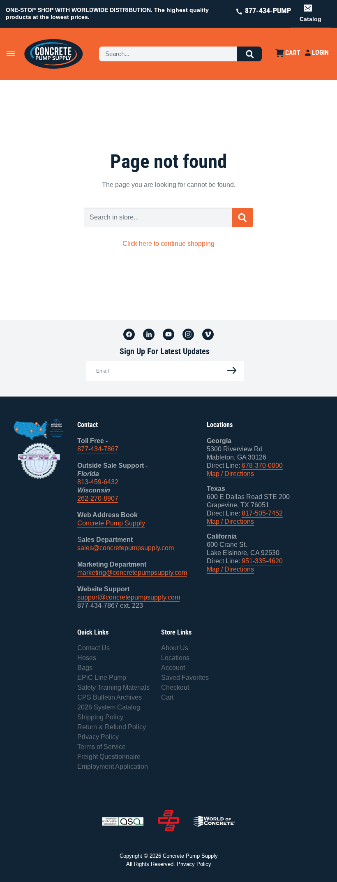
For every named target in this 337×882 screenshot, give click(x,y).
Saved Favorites (185, 677)
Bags (84, 667)
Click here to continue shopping (168, 243)
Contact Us (93, 647)
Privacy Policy (98, 736)
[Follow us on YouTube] (168, 334)
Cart (167, 697)
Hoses (86, 657)
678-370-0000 (262, 465)
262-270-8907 (97, 498)
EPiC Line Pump (101, 677)
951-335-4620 (262, 561)
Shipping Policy (100, 717)
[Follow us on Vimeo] (208, 334)
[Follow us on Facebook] (129, 334)
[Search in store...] (242, 217)
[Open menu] (11, 53)
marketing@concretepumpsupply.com (132, 572)
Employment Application (112, 766)
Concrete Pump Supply (111, 523)
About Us (174, 647)
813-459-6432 (97, 481)
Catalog (310, 19)
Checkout (175, 687)
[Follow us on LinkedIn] (149, 334)
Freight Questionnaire (109, 756)
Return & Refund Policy (111, 726)
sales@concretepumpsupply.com (125, 547)
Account (173, 667)
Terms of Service (101, 746)
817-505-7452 (262, 513)
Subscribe (229, 370)
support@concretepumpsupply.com (128, 597)
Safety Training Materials (113, 687)
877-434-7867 (97, 449)
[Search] (249, 54)
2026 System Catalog (108, 707)
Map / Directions (230, 473)
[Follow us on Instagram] (188, 334)
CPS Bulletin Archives (109, 697)
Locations (175, 657)
